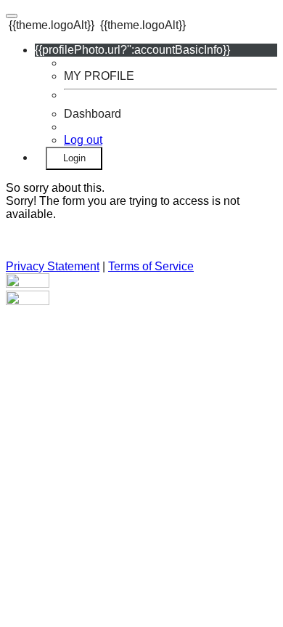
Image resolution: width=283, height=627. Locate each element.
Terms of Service (151, 266)
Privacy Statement (52, 266)
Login (74, 158)
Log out (83, 140)
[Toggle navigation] (11, 16)
